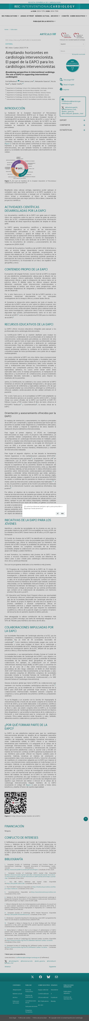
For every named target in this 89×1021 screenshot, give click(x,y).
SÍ (57, 513)
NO (62, 513)
